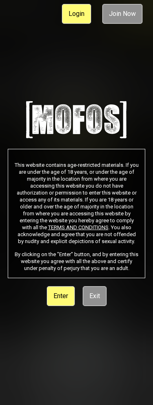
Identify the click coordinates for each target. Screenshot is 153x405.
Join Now (122, 14)
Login (76, 14)
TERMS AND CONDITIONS (78, 227)
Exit (94, 296)
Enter (60, 296)
